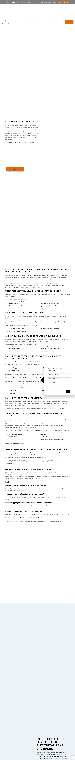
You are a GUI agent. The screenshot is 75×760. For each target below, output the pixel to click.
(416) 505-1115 (69, 21)
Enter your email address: (53, 378)
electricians (24, 129)
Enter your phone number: (53, 374)
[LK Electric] (5, 21)
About (26, 21)
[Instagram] (59, 2)
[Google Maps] (67, 2)
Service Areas (52, 21)
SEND (68, 391)
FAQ (47, 21)
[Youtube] (64, 2)
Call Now (15, 169)
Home (23, 21)
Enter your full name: (52, 370)
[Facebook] (62, 2)
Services (31, 21)
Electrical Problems (40, 21)
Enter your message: (52, 382)
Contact (58, 21)
